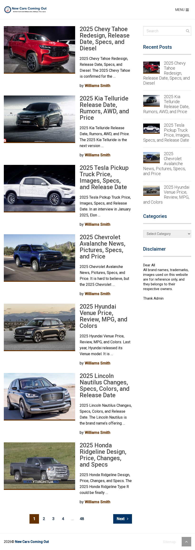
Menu (180, 10)
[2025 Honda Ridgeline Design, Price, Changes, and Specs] (39, 466)
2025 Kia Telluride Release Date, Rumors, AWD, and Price (104, 108)
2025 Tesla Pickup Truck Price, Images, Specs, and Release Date (104, 177)
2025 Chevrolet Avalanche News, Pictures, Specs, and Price (102, 247)
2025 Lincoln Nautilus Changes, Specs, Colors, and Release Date (105, 386)
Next (121, 519)
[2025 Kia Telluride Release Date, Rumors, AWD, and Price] (39, 119)
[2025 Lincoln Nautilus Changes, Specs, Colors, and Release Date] (39, 397)
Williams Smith (97, 85)
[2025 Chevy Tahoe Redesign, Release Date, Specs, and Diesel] (39, 50)
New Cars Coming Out (32, 542)
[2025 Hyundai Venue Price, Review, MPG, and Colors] (39, 327)
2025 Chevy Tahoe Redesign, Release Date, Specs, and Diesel (105, 39)
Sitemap (169, 542)
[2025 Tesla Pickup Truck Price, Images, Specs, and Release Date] (39, 188)
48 (82, 519)
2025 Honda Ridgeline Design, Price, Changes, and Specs (103, 455)
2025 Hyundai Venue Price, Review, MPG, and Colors (103, 316)
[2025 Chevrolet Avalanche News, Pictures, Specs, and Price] (39, 258)
